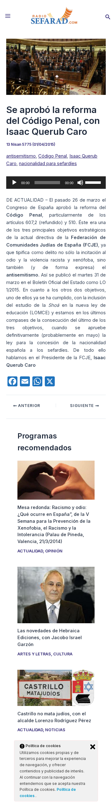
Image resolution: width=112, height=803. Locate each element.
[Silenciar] (80, 182)
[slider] (94, 182)
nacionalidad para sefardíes (48, 163)
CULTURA (62, 654)
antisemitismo (21, 156)
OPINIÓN (54, 551)
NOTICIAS (55, 729)
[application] (56, 182)
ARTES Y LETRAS (34, 654)
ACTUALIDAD (30, 551)
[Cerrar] (92, 746)
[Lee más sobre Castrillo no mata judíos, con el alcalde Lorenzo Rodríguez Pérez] (55, 687)
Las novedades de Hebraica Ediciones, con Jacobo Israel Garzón (49, 637)
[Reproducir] (14, 182)
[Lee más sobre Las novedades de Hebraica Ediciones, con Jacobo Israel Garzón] (55, 594)
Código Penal (52, 156)
